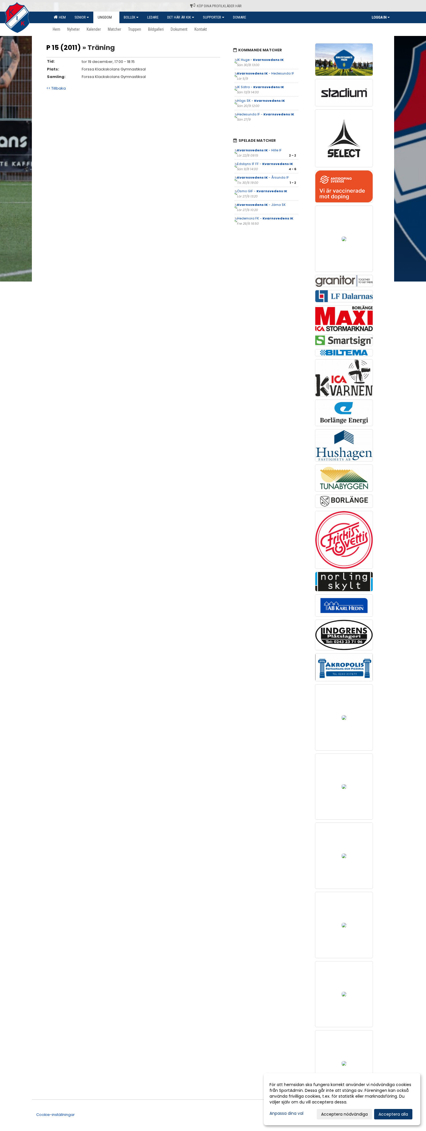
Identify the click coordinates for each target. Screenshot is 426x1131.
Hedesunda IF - (265, 114)
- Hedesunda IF (265, 73)
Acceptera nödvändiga (344, 1114)
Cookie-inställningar (55, 1114)
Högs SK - (261, 100)
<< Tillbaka (56, 88)
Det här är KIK (179, 17)
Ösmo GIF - (262, 191)
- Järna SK (261, 204)
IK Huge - (260, 59)
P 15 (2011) (63, 47)
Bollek (129, 17)
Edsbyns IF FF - (265, 163)
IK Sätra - (260, 87)
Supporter (212, 17)
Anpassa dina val (286, 1113)
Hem (61, 17)
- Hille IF (259, 150)
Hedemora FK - (265, 218)
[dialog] (342, 1099)
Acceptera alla (393, 1114)
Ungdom (105, 17)
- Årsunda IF (263, 177)
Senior (80, 17)
